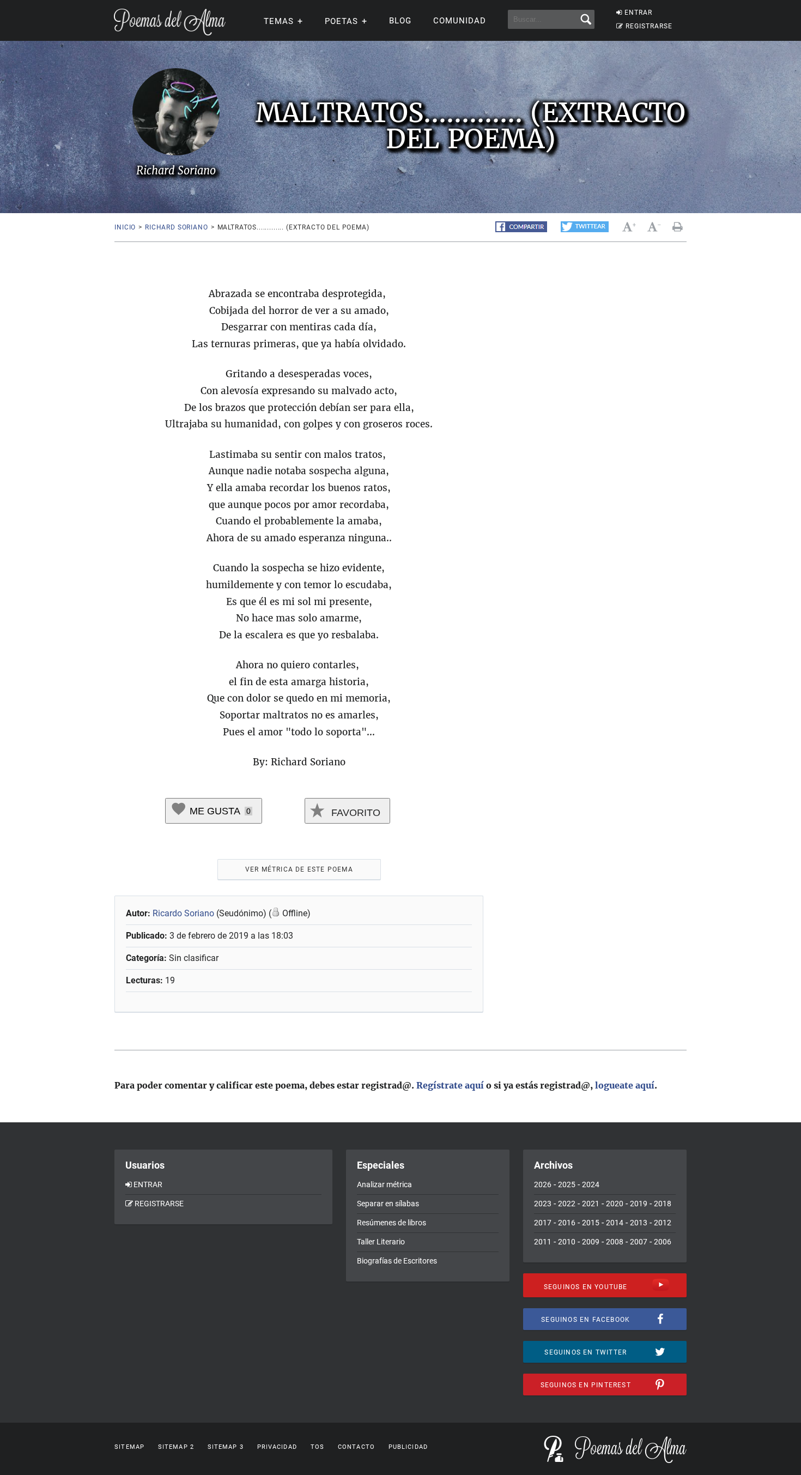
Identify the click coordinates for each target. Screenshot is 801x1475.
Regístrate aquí (450, 1085)
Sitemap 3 (226, 1446)
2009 (590, 1242)
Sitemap (129, 1446)
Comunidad (459, 21)
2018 (662, 1203)
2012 (662, 1222)
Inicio (125, 227)
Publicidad (408, 1446)
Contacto (356, 1446)
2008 (614, 1242)
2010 (566, 1242)
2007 (638, 1242)
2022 (566, 1203)
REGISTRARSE (649, 26)
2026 (542, 1184)
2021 (590, 1203)
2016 (566, 1222)
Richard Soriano (176, 227)
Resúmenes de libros (391, 1222)
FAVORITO (354, 812)
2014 (614, 1222)
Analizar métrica (384, 1184)
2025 (566, 1184)
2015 (590, 1222)
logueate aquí (624, 1085)
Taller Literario (381, 1242)
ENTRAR (638, 12)
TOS (317, 1446)
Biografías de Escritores (397, 1261)
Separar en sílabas (388, 1203)
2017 (542, 1222)
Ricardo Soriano (184, 913)
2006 (662, 1242)
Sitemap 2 (176, 1446)
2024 (590, 1184)
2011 (542, 1242)
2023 (542, 1203)
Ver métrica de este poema (299, 869)
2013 (638, 1222)
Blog (400, 21)
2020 (614, 1203)
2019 (638, 1203)
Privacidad (277, 1446)
